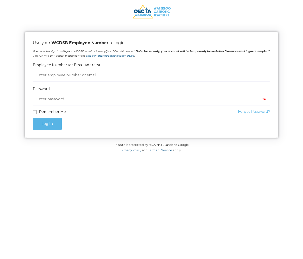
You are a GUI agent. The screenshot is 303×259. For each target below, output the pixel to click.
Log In (47, 124)
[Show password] (264, 99)
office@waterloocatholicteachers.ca (110, 55)
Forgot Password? (254, 111)
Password (41, 89)
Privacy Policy (131, 150)
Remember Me (52, 112)
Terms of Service (160, 150)
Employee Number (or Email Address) (66, 65)
